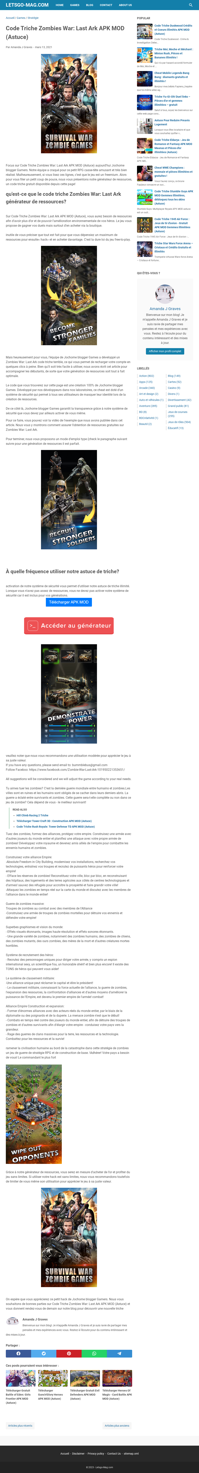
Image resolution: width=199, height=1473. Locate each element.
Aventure (148, 405)
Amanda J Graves (165, 308)
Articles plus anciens (117, 1425)
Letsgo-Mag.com (27, 5)
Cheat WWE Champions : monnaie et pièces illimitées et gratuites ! (173, 171)
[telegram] (119, 1354)
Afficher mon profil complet (165, 351)
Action (146, 375)
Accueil (64, 1453)
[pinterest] (69, 1354)
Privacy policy (96, 1453)
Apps (146, 381)
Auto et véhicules (151, 399)
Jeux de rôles (179, 422)
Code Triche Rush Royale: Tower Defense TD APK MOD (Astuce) (56, 826)
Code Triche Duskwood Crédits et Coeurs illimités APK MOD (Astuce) (173, 29)
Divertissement (179, 399)
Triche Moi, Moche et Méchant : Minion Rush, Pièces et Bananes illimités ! (173, 53)
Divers (173, 393)
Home (60, 5)
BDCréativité (148, 418)
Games (74, 5)
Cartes (175, 381)
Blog (89, 5)
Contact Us (114, 1453)
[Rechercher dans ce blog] (191, 5)
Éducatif (176, 428)
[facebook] (18, 1354)
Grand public (178, 405)
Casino (174, 387)
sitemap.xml (131, 1453)
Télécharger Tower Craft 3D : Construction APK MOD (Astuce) (54, 821)
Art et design (148, 393)
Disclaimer (78, 1453)
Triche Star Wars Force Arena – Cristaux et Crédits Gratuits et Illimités (173, 247)
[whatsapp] (94, 1354)
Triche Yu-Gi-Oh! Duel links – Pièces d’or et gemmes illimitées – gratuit (172, 100)
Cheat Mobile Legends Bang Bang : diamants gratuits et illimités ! (171, 77)
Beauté (145, 424)
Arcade (147, 387)
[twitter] (43, 1354)
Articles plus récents (20, 1425)
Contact (106, 5)
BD (143, 412)
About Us (125, 5)
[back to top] (191, 1464)
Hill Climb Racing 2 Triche (32, 815)
